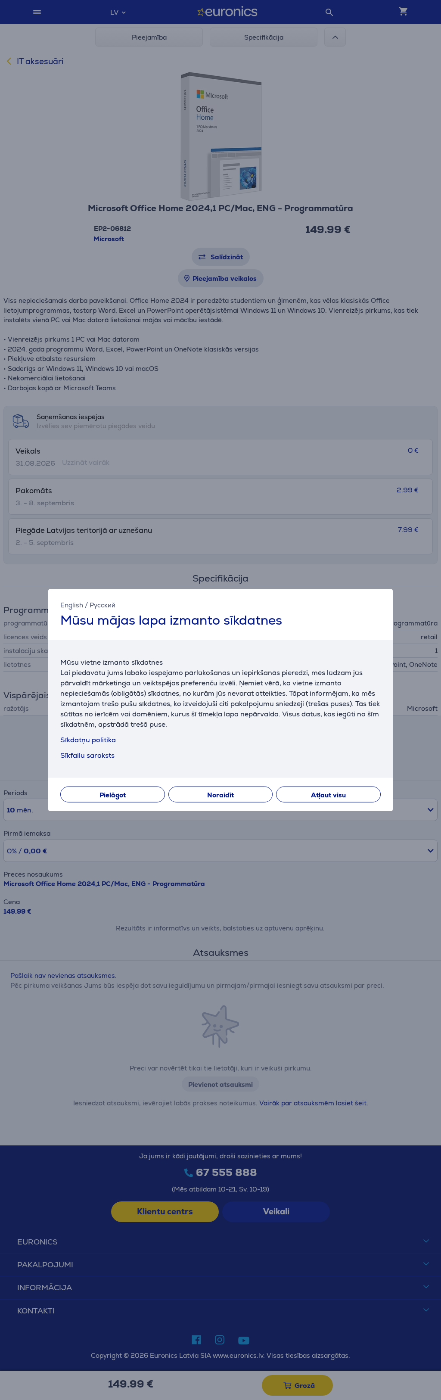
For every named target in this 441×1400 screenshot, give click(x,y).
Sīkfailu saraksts (87, 754)
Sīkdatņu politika (88, 739)
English (71, 605)
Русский (102, 605)
